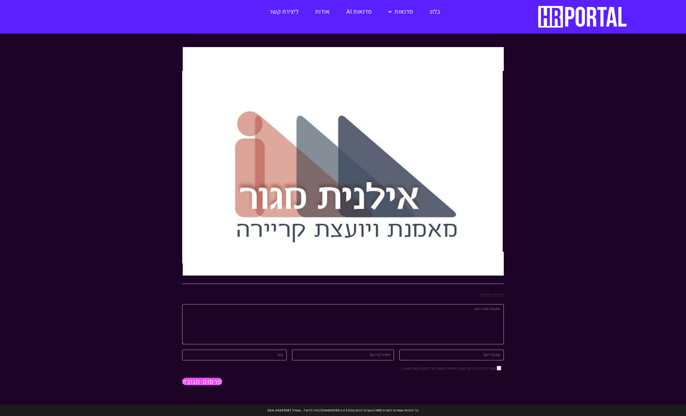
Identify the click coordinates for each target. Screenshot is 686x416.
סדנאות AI (359, 11)
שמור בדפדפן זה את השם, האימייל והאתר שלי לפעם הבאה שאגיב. (448, 368)
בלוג (435, 11)
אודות (322, 11)
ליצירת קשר (284, 11)
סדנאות (403, 11)
